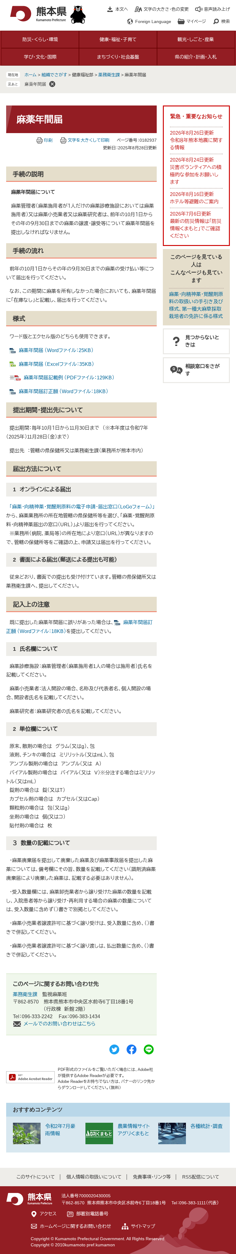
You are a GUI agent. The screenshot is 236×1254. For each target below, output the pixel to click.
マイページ (196, 21)
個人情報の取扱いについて (94, 1176)
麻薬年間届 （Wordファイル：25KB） (56, 350)
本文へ (121, 9)
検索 (225, 21)
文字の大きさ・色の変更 (166, 9)
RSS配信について (200, 1176)
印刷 (48, 140)
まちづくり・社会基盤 (118, 56)
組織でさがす (54, 74)
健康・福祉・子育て (118, 39)
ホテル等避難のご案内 (194, 201)
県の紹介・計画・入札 (196, 56)
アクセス (48, 1213)
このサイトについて (36, 1176)
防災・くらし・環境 (40, 39)
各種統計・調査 (206, 1126)
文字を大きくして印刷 (88, 140)
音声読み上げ (217, 9)
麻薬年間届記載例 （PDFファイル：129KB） (69, 377)
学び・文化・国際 (40, 56)
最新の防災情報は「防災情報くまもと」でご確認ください (196, 229)
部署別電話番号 (92, 1213)
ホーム (31, 74)
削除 (52, 84)
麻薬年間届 (35, 84)
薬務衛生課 (109, 74)
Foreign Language (153, 21)
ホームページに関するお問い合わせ (75, 1226)
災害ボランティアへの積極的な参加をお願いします (196, 175)
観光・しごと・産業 (196, 39)
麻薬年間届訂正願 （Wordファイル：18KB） (63, 391)
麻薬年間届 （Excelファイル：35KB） (56, 364)
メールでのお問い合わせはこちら (60, 1023)
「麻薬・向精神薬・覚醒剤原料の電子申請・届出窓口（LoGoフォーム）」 (82, 506)
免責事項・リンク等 (152, 1176)
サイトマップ (143, 1226)
